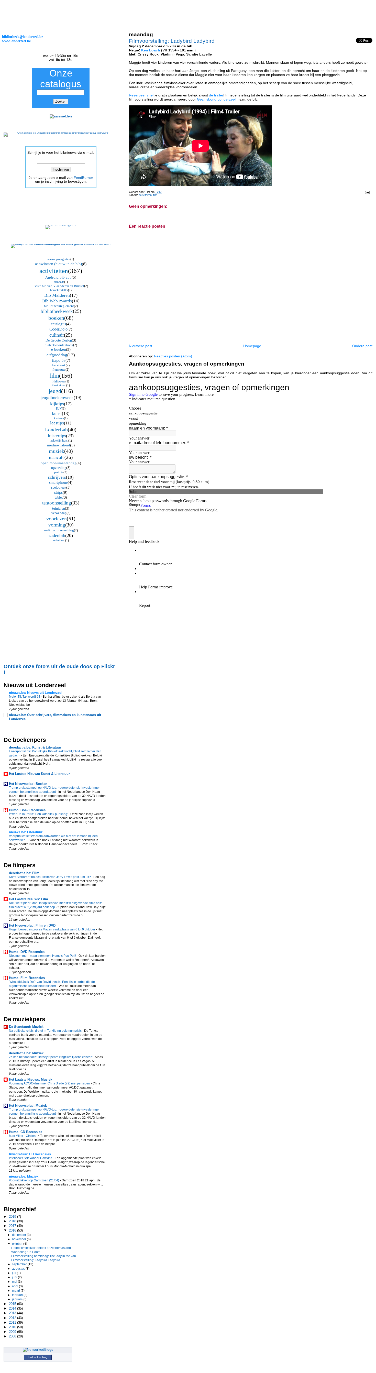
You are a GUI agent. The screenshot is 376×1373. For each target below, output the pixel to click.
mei (15, 1281)
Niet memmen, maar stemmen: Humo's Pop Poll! (43, 956)
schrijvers (57, 477)
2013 (13, 1313)
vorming (56, 525)
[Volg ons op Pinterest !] (61, 225)
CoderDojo (58, 329)
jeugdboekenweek (57, 397)
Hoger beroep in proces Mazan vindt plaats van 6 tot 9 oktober (52, 929)
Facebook (59, 365)
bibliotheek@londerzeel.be (22, 37)
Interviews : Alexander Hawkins (31, 1158)
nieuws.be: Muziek (23, 1176)
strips (58, 492)
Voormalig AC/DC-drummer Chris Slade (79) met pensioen (50, 1083)
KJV (59, 408)
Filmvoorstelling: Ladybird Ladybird (172, 41)
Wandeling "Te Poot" (25, 1252)
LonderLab (56, 429)
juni (15, 1277)
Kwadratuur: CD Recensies (30, 1154)
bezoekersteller (59, 290)
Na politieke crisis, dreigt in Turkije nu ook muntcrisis (45, 1031)
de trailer (216, 95)
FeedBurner (83, 178)
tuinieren (58, 508)
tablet (59, 497)
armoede (59, 282)
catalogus (58, 324)
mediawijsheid (58, 445)
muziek (56, 451)
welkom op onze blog (59, 530)
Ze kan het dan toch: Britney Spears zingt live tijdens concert (51, 1057)
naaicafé (56, 457)
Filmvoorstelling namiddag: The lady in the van (43, 1256)
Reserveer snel (141, 95)
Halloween (58, 381)
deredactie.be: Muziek (26, 1053)
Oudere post (362, 346)
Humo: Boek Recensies (27, 810)
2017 (13, 1226)
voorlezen (56, 518)
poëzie (58, 472)
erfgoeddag (57, 355)
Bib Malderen (57, 295)
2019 (13, 1216)
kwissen (59, 418)
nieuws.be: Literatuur (25, 832)
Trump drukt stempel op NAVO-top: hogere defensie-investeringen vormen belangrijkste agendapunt (55, 790)
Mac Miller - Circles (22, 1136)
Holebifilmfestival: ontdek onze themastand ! (41, 1247)
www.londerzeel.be (16, 41)
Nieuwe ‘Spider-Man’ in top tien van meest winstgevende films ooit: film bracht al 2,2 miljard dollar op (55, 905)
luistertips (57, 435)
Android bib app (58, 277)
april (15, 1286)
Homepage (252, 346)
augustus (19, 1268)
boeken (56, 318)
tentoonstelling (56, 503)
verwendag (59, 513)
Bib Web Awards (57, 301)
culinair (56, 335)
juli (14, 1273)
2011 (13, 1322)
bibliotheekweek (57, 311)
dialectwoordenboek (59, 345)
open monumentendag (58, 463)
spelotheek (58, 487)
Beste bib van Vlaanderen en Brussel (59, 286)
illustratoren (59, 385)
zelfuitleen (59, 540)
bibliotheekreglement (59, 306)
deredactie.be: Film (24, 873)
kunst (57, 413)
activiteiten (145, 194)
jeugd (55, 391)
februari (18, 1295)
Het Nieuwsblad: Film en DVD (32, 925)
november (19, 1239)
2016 (13, 1230)
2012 (13, 1318)
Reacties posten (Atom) (173, 356)
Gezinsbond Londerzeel (216, 99)
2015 (13, 1304)
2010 (13, 1327)
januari (17, 1299)
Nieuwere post (140, 346)
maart (16, 1290)
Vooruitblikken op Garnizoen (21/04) (34, 1180)
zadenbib (57, 535)
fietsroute (58, 369)
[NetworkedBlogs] (38, 1350)
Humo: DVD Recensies (27, 952)
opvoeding (58, 468)
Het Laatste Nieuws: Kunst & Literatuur (39, 774)
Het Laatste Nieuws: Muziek (30, 1079)
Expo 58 (58, 360)
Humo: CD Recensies (25, 1132)
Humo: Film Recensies (27, 978)
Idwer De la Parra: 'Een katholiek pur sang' (39, 814)
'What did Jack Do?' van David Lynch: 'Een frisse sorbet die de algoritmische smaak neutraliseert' (52, 984)
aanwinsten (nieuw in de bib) (58, 264)
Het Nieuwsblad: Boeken (28, 784)
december (19, 1235)
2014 (13, 1308)
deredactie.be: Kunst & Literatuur (35, 747)
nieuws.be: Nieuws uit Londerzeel (35, 693)
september (20, 1264)
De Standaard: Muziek (26, 1027)
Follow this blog (37, 1357)
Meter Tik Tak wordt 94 (25, 696)
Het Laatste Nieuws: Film (28, 899)
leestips (57, 423)
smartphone (58, 482)
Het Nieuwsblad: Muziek (28, 1105)
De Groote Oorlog (59, 340)
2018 (13, 1221)
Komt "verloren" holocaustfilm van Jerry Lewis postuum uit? (50, 877)
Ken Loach (150, 50)
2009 (13, 1332)
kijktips (57, 403)
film (155, 194)
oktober (17, 1244)
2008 (13, 1336)
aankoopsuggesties (59, 259)
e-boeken (58, 349)
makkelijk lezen (59, 440)
